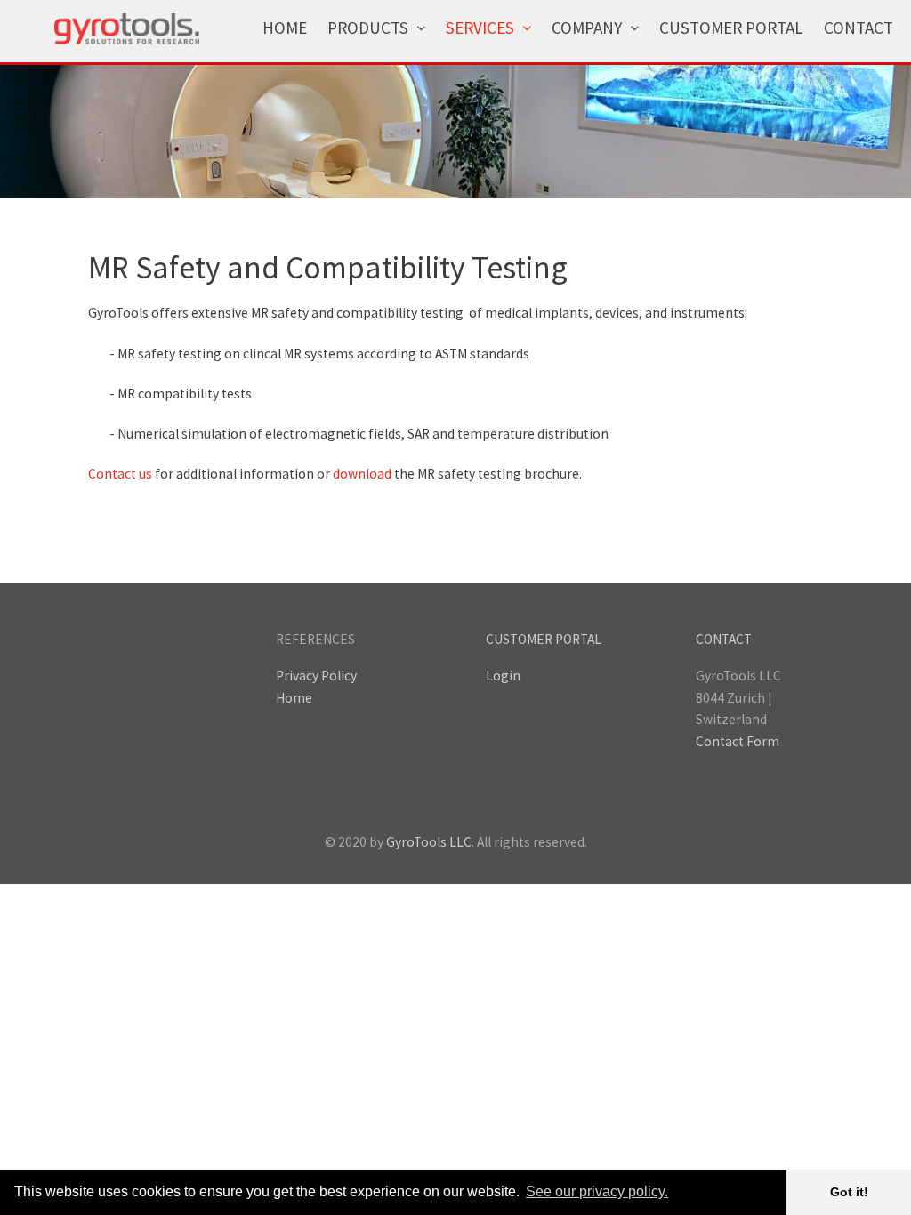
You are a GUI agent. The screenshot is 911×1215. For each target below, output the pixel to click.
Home (294, 697)
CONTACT (724, 639)
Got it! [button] (849, 1192)
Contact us (120, 473)
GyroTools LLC (429, 841)
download (362, 473)
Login (503, 675)
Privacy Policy (316, 675)
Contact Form (737, 741)
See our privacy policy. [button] (597, 1191)
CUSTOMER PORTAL (543, 639)
